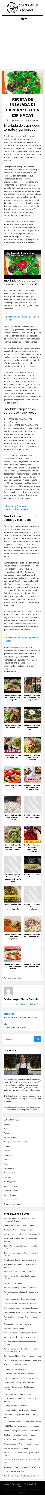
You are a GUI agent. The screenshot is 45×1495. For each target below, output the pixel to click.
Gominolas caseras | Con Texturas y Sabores (21, 1444)
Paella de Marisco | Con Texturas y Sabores (20, 1272)
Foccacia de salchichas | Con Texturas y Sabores (22, 1422)
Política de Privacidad (11, 1484)
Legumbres (8, 1155)
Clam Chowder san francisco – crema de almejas (22, 1360)
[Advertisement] (22, 44)
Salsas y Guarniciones (12, 1191)
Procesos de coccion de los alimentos (18, 1324)
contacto (33, 1110)
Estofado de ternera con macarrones (18, 1394)
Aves (5, 1128)
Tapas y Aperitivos (11, 1200)
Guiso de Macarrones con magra (16, 1448)
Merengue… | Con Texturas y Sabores (18, 1230)
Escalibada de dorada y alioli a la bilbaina (19, 1383)
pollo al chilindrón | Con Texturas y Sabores (20, 1304)
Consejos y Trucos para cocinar (15, 1142)
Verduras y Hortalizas (12, 1204)
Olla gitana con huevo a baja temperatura (20, 1260)
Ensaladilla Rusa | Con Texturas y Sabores (19, 1374)
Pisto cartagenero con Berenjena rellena (19, 1299)
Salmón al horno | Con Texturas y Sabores (20, 1337)
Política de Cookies (31, 1484)
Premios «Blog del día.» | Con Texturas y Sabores (22, 1312)
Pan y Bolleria (9, 1169)
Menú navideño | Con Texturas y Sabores (19, 1226)
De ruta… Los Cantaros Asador (15, 1365)
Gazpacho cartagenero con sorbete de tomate (22, 1431)
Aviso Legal (22, 1487)
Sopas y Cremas (10, 1195)
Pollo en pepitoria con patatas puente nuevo (21, 1308)
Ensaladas (18, 978)
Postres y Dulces (10, 1182)
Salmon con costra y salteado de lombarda (20, 1333)
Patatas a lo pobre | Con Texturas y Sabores (20, 1288)
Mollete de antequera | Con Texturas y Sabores (22, 1234)
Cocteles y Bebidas (11, 1137)
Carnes (6, 1133)
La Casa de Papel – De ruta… (14, 1472)
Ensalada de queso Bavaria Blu (15, 1369)
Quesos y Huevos (10, 1186)
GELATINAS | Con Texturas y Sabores (18, 1439)
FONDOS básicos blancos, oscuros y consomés (21, 1426)
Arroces (7, 1124)
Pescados (7, 1177)
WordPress (22, 1492)
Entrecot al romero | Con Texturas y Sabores (21, 1378)
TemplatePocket (24, 1490)
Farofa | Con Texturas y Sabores (16, 1406)
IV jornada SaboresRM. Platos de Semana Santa (22, 1467)
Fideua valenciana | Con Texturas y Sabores (20, 1410)
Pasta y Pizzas (9, 1173)
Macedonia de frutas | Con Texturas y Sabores (21, 1476)
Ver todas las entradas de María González (22, 1004)
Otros (6, 1164)
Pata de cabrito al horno (13, 1283)
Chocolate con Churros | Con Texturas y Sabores (22, 1356)
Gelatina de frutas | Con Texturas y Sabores (20, 1435)
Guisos (6, 1151)
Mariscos (7, 1160)
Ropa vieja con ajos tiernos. (14, 1329)
